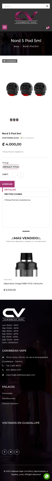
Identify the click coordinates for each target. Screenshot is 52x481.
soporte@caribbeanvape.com (20, 375)
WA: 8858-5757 (13, 370)
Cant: (5, 174)
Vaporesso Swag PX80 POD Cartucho (23, 283)
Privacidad (7, 393)
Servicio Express (10, 403)
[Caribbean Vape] (26, 314)
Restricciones (13, 194)
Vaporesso (8, 279)
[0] (47, 28)
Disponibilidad (10, 138)
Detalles (10, 189)
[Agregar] (18, 262)
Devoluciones (8, 398)
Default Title (11, 167)
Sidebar (11, 61)
